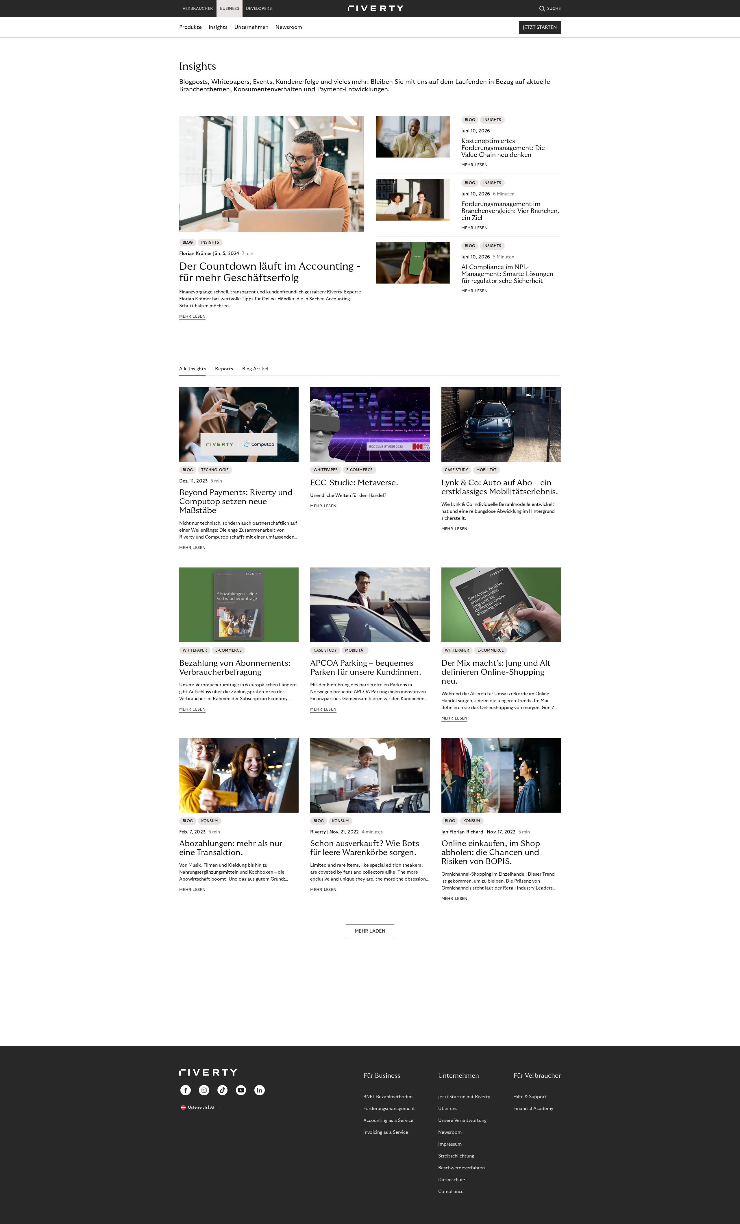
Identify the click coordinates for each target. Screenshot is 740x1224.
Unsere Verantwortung (462, 1120)
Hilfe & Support (530, 1096)
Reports (224, 369)
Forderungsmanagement (389, 1108)
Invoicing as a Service (385, 1132)
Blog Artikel (255, 369)
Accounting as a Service (388, 1120)
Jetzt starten (540, 27)
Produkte (190, 27)
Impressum (450, 1144)
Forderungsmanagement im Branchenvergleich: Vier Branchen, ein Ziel (510, 211)
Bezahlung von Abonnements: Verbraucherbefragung (234, 667)
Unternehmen (251, 27)
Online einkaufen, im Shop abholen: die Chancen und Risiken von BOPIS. (490, 853)
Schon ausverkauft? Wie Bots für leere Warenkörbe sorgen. (364, 848)
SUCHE (554, 9)
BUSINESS (229, 9)
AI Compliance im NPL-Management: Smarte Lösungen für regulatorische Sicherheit (507, 274)
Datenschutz (451, 1179)
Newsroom (288, 27)
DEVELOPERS (259, 9)
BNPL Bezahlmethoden (387, 1096)
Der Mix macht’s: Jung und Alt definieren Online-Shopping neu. (496, 672)
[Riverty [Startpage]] (373, 8)
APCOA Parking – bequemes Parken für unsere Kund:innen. (365, 667)
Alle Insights (192, 369)
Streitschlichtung (456, 1156)
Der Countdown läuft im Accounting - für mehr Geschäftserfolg (269, 272)
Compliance (451, 1191)
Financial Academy (533, 1108)
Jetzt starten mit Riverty (464, 1096)
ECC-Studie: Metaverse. (354, 483)
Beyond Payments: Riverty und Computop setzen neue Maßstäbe (236, 502)
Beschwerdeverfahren (461, 1168)
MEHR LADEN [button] (370, 931)
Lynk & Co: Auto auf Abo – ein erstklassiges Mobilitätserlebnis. (499, 487)
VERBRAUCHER (198, 9)
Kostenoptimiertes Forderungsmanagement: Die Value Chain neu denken (503, 148)
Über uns (447, 1108)
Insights (218, 27)
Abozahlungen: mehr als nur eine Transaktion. (230, 848)
